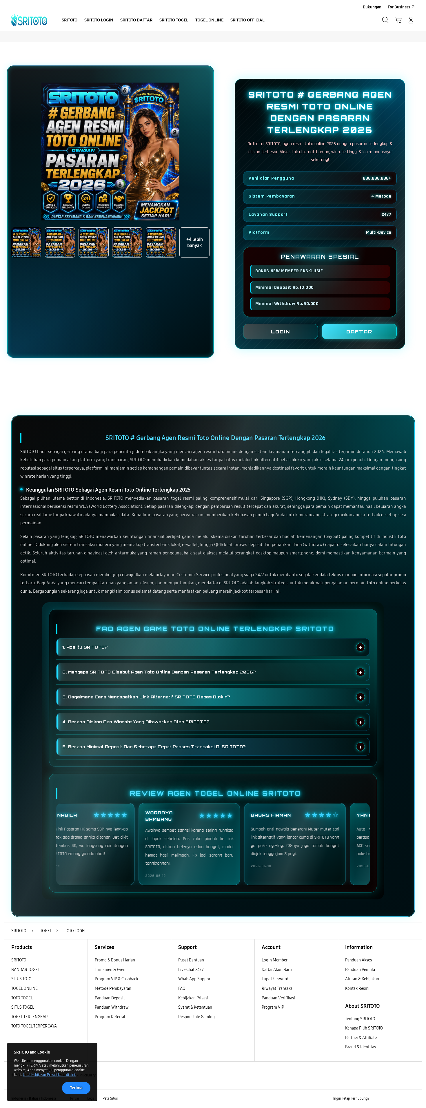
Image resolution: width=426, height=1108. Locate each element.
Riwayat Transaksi (278, 988)
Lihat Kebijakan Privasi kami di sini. (49, 1075)
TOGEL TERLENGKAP (29, 1016)
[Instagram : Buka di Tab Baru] (399, 1098)
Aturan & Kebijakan (362, 978)
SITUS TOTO (21, 978)
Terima (76, 1087)
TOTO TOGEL (22, 998)
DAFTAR (359, 332)
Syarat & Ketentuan (195, 1007)
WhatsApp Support (195, 978)
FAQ (181, 988)
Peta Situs (110, 1098)
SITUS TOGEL (22, 1007)
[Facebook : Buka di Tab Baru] (377, 1098)
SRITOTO (18, 960)
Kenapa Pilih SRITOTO (364, 1028)
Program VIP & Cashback (116, 978)
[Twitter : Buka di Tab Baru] (388, 1098)
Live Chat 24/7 (191, 969)
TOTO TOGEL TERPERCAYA (34, 1026)
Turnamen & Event (111, 969)
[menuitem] (69, 20)
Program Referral (110, 1016)
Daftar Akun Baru (277, 969)
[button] (398, 20)
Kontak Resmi (357, 988)
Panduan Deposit (110, 998)
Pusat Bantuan (191, 960)
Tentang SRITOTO (360, 1018)
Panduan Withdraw (112, 1007)
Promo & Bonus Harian (115, 960)
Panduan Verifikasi (278, 998)
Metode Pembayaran (113, 988)
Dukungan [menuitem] (372, 7)
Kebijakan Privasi (193, 998)
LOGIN (280, 332)
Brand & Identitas (360, 1047)
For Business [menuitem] (399, 7)
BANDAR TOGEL (25, 969)
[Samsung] (29, 20)
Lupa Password (275, 978)
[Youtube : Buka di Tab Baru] (411, 1098)
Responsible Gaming (196, 1016)
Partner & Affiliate (361, 1037)
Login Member (274, 960)
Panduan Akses (358, 960)
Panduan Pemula (360, 969)
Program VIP (273, 1007)
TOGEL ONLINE (24, 988)
